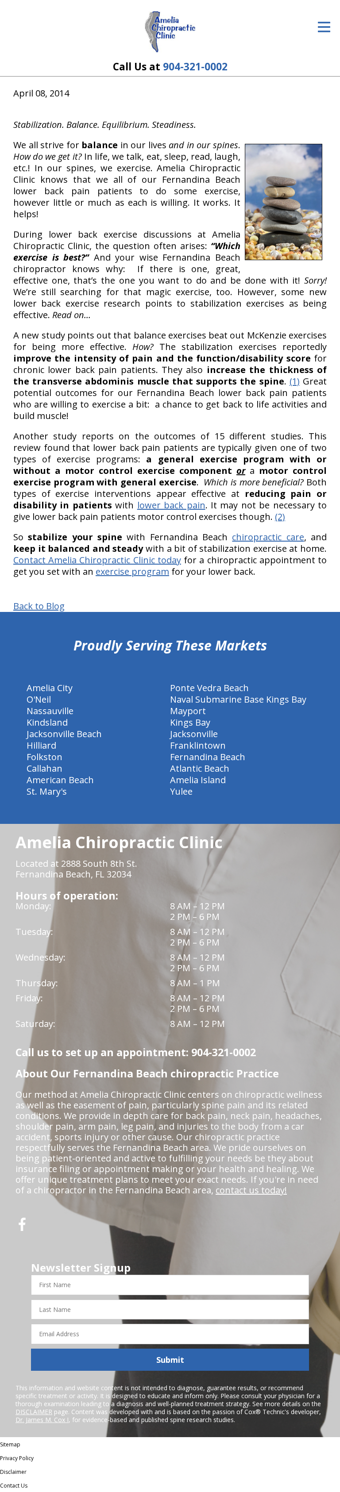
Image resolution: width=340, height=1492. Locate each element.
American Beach (60, 780)
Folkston (44, 757)
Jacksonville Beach (64, 734)
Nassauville (50, 711)
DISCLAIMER (33, 1411)
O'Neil (39, 699)
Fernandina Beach (207, 757)
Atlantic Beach (199, 768)
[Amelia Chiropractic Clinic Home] (170, 32)
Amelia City (50, 688)
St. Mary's (47, 791)
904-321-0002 (195, 66)
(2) (280, 517)
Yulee (181, 791)
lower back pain (171, 505)
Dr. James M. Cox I (42, 1419)
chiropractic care (268, 537)
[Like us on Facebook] (22, 1228)
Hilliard (41, 745)
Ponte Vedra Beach (209, 688)
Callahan (44, 768)
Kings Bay (190, 722)
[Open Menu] (324, 27)
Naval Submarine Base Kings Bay (238, 699)
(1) (295, 381)
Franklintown (198, 745)
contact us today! (251, 1190)
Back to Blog (39, 606)
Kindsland (47, 722)
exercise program (132, 571)
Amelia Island (198, 780)
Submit (170, 1359)
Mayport (188, 711)
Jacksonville (194, 734)
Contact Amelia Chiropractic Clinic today (97, 560)
